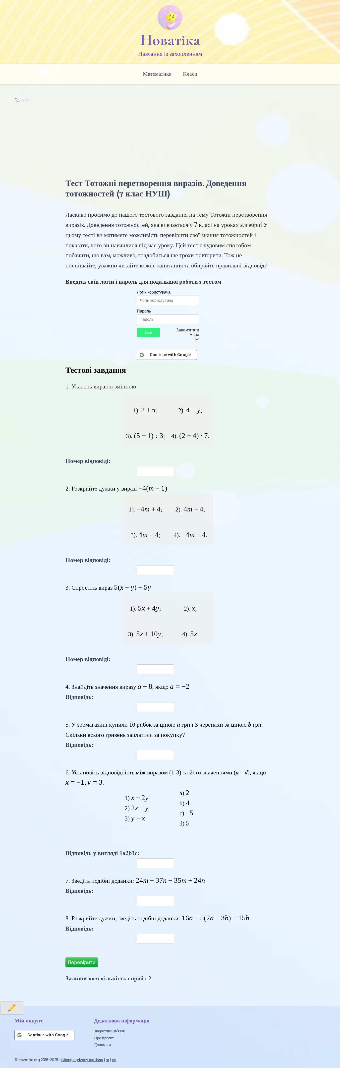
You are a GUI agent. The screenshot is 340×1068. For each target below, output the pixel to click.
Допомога (102, 1045)
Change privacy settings (82, 1060)
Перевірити (82, 962)
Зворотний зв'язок (109, 1031)
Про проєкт (104, 1038)
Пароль (144, 311)
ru (107, 1060)
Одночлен (23, 100)
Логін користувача (153, 292)
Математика (157, 74)
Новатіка (170, 40)
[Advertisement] (170, 140)
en (114, 1060)
